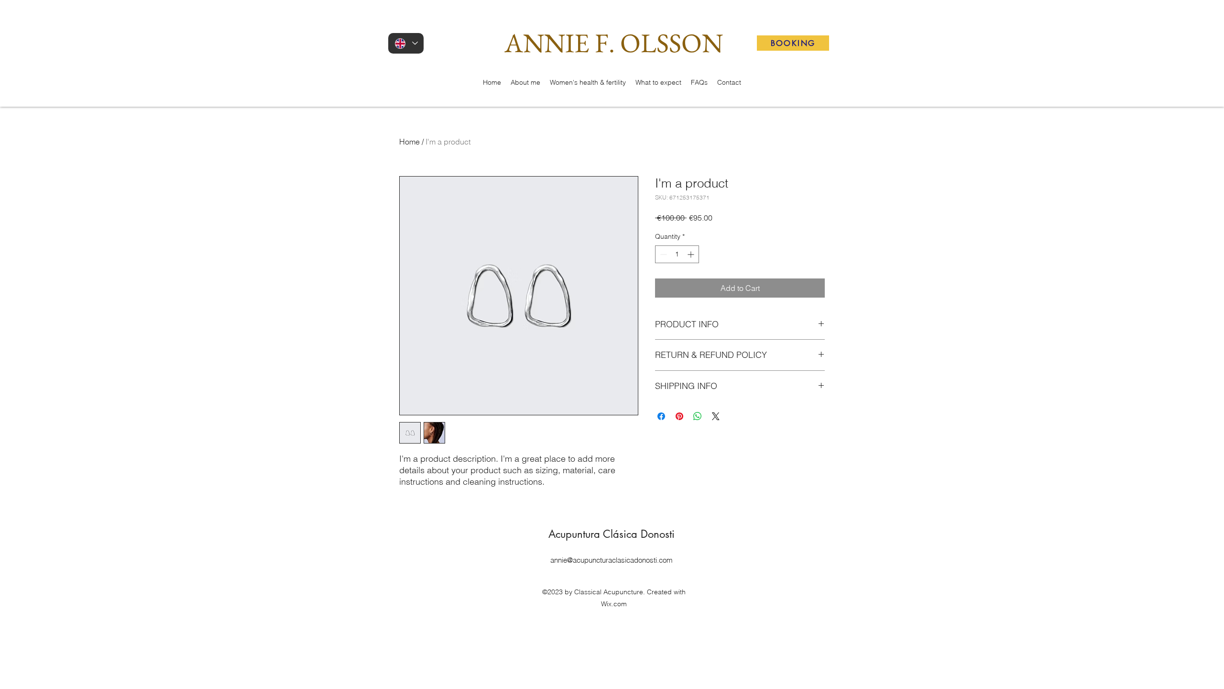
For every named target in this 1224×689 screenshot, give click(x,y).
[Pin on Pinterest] (679, 416)
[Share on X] (715, 416)
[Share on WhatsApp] (697, 416)
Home (409, 141)
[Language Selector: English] (406, 43)
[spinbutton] (677, 254)
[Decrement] (662, 254)
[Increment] (692, 254)
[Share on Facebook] (661, 416)
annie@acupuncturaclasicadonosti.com (611, 560)
